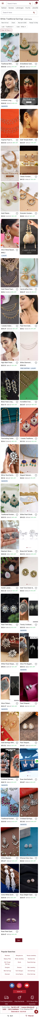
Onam (13, 22)
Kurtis (28, 8)
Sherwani (7, 974)
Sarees (11, 8)
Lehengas (20, 8)
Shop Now (11, 59)
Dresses (19, 967)
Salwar (4, 8)
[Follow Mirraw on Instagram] (19, 985)
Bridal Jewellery (19, 959)
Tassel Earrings (31, 962)
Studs (19, 962)
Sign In (19, 991)
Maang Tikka (7, 959)
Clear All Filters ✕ (6, 30)
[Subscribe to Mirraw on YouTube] (26, 985)
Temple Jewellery (31, 955)
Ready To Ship (33, 22)
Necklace (7, 955)
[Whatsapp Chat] (37, 761)
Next (18, 940)
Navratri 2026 (22, 22)
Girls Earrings (31, 970)
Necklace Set (31, 959)
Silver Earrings (31, 974)
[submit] (34, 12)
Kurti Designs (19, 970)
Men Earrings (7, 970)
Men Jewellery (31, 967)
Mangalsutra (19, 955)
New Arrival (4, 22)
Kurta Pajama (19, 974)
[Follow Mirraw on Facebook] (12, 985)
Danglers (7, 967)
